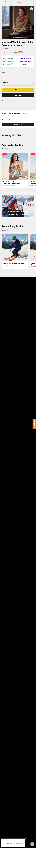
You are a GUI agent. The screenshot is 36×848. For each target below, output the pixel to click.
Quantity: (4, 72)
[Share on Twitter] (9, 100)
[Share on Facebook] (7, 100)
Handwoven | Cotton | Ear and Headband (13, 263)
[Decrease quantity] (4, 75)
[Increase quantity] (10, 75)
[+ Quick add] (26, 177)
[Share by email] (15, 100)
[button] (18, 124)
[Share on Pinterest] (12, 100)
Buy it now (18, 95)
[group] (18, 206)
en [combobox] (26, 113)
